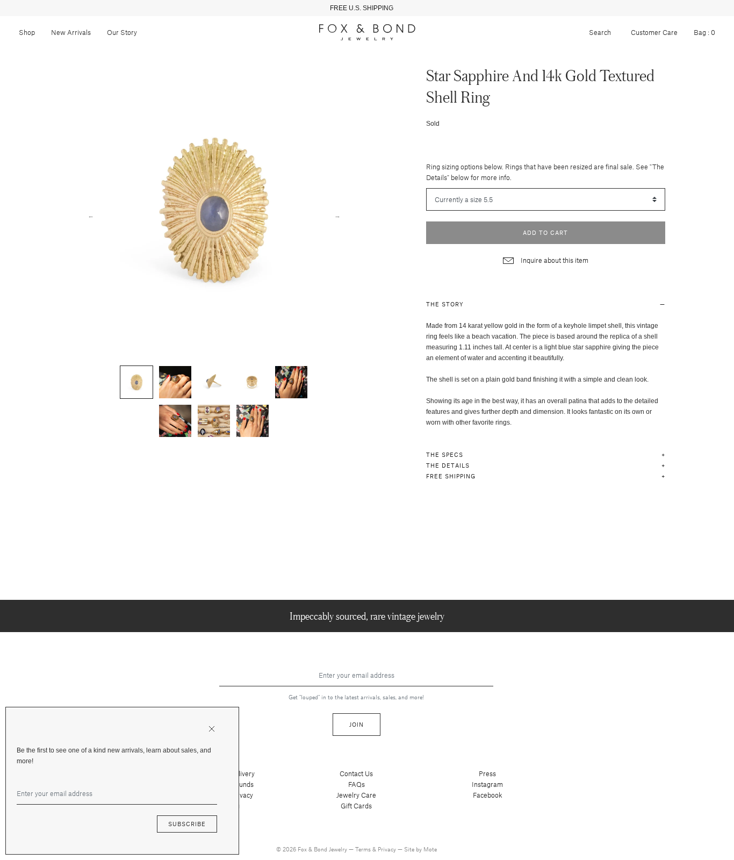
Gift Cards (356, 805)
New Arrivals (71, 32)
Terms (363, 848)
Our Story (122, 32)
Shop (27, 32)
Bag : (704, 32)
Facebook (487, 795)
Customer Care (654, 32)
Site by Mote (420, 848)
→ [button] (337, 215)
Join (356, 724)
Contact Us (356, 773)
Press (487, 773)
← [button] (91, 215)
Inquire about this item (553, 260)
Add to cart (545, 232)
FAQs (356, 784)
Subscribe (187, 823)
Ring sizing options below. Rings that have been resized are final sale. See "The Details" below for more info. (545, 172)
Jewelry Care (356, 795)
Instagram (487, 784)
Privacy (388, 848)
